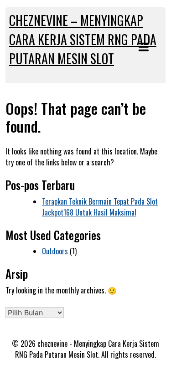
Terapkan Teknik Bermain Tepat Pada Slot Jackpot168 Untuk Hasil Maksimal (100, 207)
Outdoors (55, 251)
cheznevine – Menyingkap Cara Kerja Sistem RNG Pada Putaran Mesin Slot (82, 39)
